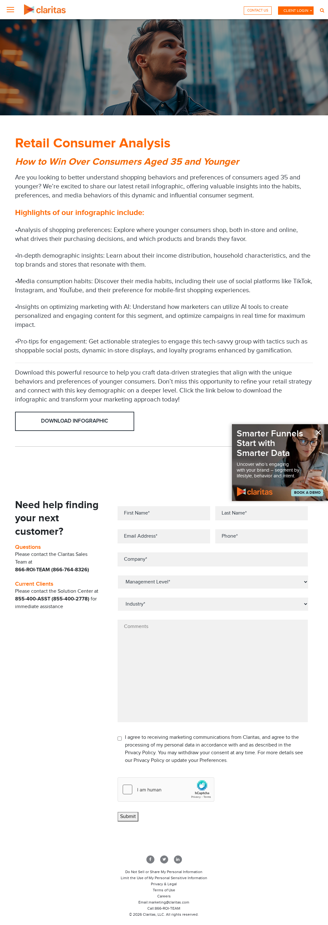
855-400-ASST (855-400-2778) (52, 599)
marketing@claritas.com (169, 902)
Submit (128, 817)
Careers (164, 896)
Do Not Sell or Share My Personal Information (163, 872)
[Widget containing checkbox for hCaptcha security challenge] (166, 789)
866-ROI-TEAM (167, 908)
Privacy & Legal (164, 884)
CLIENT (295, 10)
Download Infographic (74, 421)
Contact (257, 10)
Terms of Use (164, 890)
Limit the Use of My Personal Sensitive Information (164, 878)
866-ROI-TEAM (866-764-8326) (52, 570)
